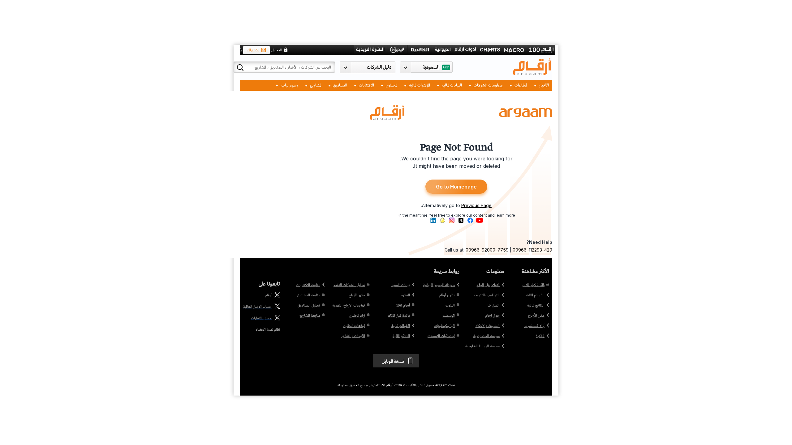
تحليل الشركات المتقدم (349, 285)
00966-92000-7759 (487, 249)
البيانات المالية (451, 85)
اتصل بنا (494, 305)
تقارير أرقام (447, 295)
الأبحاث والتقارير (353, 336)
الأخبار (543, 85)
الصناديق (339, 85)
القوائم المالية (535, 295)
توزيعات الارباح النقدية (348, 305)
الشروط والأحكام (487, 326)
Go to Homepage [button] (456, 187)
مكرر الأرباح (536, 315)
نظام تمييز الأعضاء (268, 330)
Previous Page (476, 205)
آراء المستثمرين (534, 326)
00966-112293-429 (532, 249)
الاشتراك (253, 50)
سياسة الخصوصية (486, 336)
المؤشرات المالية (419, 85)
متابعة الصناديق (308, 295)
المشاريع (315, 85)
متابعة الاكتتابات (308, 285)
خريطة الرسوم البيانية (439, 285)
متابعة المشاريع (309, 315)
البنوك (450, 305)
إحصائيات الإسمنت (441, 336)
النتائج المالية (535, 305)
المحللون (391, 85)
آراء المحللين (357, 315)
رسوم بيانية (289, 85)
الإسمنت (448, 315)
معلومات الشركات (488, 85)
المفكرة (540, 336)
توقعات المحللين (354, 326)
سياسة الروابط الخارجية (482, 346)
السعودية (431, 67)
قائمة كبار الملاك (533, 285)
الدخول (276, 50)
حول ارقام (492, 315)
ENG (238, 50)
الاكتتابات (366, 85)
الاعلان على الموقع (488, 285)
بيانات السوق (400, 285)
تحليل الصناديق (309, 305)
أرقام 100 (403, 305)
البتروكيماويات (444, 326)
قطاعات (520, 85)
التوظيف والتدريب (487, 295)
